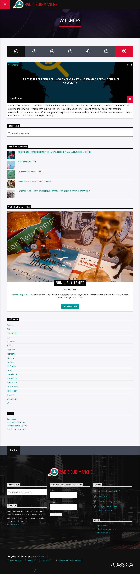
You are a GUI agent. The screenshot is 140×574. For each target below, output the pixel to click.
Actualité (13, 65)
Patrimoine (12, 382)
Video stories (12, 399)
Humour (10, 362)
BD (8, 329)
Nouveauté (12, 378)
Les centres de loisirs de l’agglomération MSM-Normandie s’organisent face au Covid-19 (71, 81)
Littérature (11, 366)
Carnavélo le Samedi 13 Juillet (31, 171)
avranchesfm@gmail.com (108, 501)
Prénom (53, 490)
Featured (11, 349)
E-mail (53, 502)
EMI (8, 337)
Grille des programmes (106, 529)
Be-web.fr (44, 556)
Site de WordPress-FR (16, 429)
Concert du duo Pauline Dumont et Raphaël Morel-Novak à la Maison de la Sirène (54, 152)
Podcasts (32, 560)
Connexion (11, 419)
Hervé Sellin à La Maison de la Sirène (34, 181)
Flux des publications (16, 422)
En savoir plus (13, 524)
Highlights (11, 353)
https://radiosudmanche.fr (108, 491)
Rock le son (12, 390)
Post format (12, 386)
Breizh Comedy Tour (27, 162)
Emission (11, 341)
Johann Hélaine (15, 98)
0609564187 (102, 496)
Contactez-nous (103, 532)
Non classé (12, 374)
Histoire (10, 358)
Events (10, 345)
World (9, 403)
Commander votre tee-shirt (71, 560)
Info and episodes (70, 306)
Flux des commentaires (17, 425)
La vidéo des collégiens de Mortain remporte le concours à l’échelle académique (54, 191)
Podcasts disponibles (21, 295)
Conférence (12, 333)
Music (9, 370)
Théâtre (10, 395)
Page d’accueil (102, 525)
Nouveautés (48, 560)
